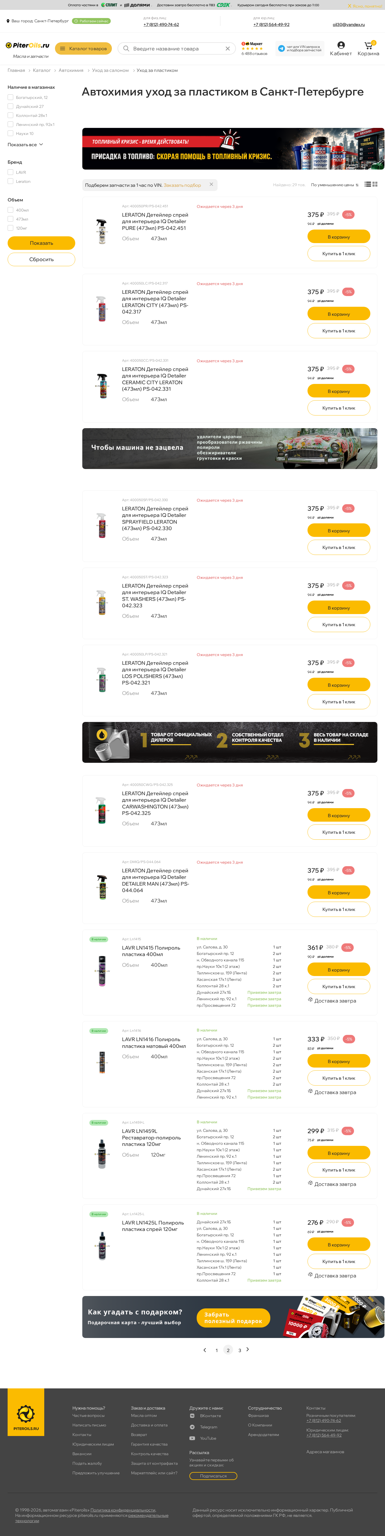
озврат (139, 1434)
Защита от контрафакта (154, 1463)
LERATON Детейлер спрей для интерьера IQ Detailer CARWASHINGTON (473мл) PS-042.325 (155, 803)
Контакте (210, 1415)
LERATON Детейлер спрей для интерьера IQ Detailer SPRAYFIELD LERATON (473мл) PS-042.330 (155, 518)
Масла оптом (144, 1415)
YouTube (208, 1438)
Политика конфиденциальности (122, 1510)
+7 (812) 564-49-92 (271, 24)
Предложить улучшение (96, 1472)
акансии (82, 1453)
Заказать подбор (182, 185)
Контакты (81, 1434)
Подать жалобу (87, 1463)
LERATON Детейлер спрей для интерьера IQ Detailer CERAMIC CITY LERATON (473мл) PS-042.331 (155, 379)
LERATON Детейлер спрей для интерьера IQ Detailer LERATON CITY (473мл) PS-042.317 (155, 302)
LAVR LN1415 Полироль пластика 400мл (151, 950)
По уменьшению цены (332, 184)
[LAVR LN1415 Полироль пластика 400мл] (102, 971)
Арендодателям (263, 1434)
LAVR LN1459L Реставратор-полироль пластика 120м (151, 1138)
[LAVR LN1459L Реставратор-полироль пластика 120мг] (102, 1154)
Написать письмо (89, 1425)
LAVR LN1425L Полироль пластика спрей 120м (153, 1225)
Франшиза (258, 1415)
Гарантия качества (149, 1444)
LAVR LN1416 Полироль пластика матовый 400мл (154, 1042)
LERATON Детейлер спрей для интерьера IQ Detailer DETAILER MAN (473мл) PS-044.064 (155, 880)
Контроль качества (150, 1453)
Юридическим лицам (93, 1444)
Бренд (15, 162)
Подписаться (213, 1476)
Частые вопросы (88, 1415)
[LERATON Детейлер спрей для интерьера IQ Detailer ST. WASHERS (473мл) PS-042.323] (102, 603)
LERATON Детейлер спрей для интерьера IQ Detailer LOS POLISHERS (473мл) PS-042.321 (155, 673)
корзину (339, 237)
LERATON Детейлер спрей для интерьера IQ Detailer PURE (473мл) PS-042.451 (155, 221)
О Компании (260, 1425)
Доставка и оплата (149, 1425)
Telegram (208, 1427)
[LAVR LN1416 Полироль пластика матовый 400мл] (102, 1062)
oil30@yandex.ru (349, 24)
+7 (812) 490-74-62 (161, 24)
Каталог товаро (88, 48)
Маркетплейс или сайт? (154, 1472)
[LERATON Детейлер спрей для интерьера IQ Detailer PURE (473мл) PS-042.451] (102, 232)
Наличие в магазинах (31, 87)
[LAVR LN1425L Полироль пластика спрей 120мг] (102, 1246)
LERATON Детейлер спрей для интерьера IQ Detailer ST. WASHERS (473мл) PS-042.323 (155, 596)
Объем (15, 200)
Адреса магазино (325, 1451)
